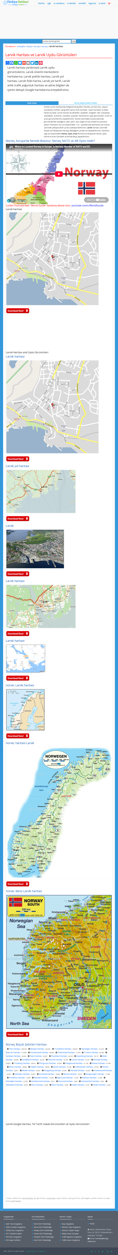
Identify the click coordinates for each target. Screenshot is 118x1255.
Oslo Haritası (14, 1049)
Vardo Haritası (99, 1085)
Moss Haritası (15, 1067)
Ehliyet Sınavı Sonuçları (70, 1233)
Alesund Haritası (55, 1059)
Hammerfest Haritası (90, 1081)
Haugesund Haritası (74, 1063)
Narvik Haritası (70, 1074)
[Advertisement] (59, 22)
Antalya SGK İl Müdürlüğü (43, 1230)
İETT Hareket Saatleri (14, 1233)
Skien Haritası (36, 1056)
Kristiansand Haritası (39, 1052)
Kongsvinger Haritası (95, 1074)
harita (41, 3)
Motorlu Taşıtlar (66, 1217)
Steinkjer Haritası (22, 1074)
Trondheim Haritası (62, 1049)
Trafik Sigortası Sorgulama (72, 1237)
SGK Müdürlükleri (38, 1217)
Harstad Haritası (77, 1070)
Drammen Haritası (59, 1056)
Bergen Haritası (37, 1049)
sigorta (92, 3)
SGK (49, 3)
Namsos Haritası (89, 1077)
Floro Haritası (37, 1085)
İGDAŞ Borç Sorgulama (14, 1230)
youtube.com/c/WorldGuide (87, 205)
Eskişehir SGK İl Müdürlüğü (44, 1237)
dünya (29, 46)
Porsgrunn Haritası (47, 1063)
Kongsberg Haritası (52, 1070)
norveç (45, 46)
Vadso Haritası (78, 1085)
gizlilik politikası (30, 1251)
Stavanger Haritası (89, 1049)
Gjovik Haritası (59, 1067)
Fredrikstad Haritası (66, 1052)
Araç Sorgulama (68, 1224)
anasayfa (21, 46)
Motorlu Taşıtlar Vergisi (70, 1230)
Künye (92, 1224)
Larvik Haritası (78, 1059)
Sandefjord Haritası (30, 1059)
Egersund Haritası (65, 1077)
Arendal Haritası (100, 1059)
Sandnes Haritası (13, 1056)
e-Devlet (71, 3)
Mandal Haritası (41, 1077)
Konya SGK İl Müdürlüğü (43, 1233)
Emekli (82, 3)
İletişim (90, 1217)
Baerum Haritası (13, 1052)
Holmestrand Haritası (40, 1081)
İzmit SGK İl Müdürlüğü (42, 1224)
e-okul (102, 3)
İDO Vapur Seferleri (13, 1240)
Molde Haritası (28, 1070)
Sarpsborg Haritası (84, 1056)
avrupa (37, 46)
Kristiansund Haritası (103, 1070)
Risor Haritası (57, 1085)
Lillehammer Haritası (84, 1067)
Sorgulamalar (9, 1217)
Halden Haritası (37, 1067)
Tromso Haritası (91, 1052)
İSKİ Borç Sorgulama (13, 1237)
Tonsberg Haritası (22, 1063)
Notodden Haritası (14, 1081)
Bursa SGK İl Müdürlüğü (43, 1227)
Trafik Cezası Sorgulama (71, 1240)
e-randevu (59, 3)
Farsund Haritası (65, 1081)
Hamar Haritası (98, 1063)
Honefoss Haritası (17, 1077)
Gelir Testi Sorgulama (14, 1224)
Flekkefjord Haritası (14, 1085)
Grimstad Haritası (46, 1074)
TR (109, 3)
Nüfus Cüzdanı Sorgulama (15, 1227)
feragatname (42, 1251)
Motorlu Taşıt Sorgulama (71, 1227)
